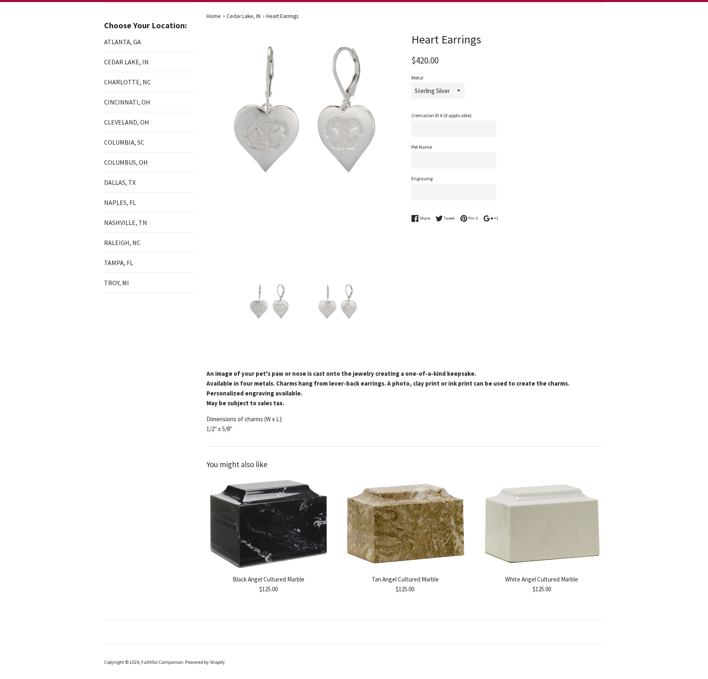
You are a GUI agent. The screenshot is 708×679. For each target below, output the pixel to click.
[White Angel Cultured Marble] (542, 523)
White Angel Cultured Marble (541, 580)
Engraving (422, 178)
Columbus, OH (126, 162)
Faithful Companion (162, 662)
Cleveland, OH (126, 122)
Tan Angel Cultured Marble (405, 580)
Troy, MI (116, 283)
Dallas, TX (120, 182)
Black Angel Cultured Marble (268, 580)
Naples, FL (120, 202)
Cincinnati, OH (127, 102)
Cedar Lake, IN (126, 62)
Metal (417, 78)
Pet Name (421, 147)
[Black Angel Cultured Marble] (268, 523)
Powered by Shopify (205, 662)
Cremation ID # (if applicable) (441, 115)
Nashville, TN (125, 222)
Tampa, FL (118, 263)
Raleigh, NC (122, 242)
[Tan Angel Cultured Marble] (405, 523)
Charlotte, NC (127, 82)
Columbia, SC (124, 142)
